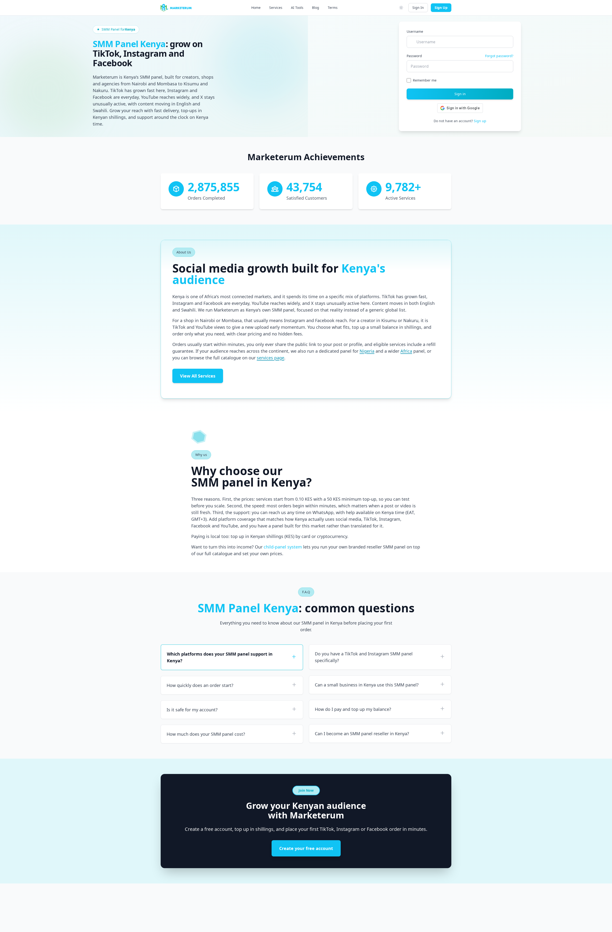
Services (275, 7)
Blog (315, 7)
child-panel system (283, 547)
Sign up (480, 121)
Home (256, 7)
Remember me (425, 80)
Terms (333, 7)
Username (415, 31)
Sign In (418, 7)
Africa (406, 351)
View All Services (197, 376)
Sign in (460, 94)
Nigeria (367, 351)
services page (270, 358)
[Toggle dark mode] (401, 7)
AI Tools (297, 7)
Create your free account (306, 848)
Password (414, 56)
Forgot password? (499, 56)
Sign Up (441, 7)
